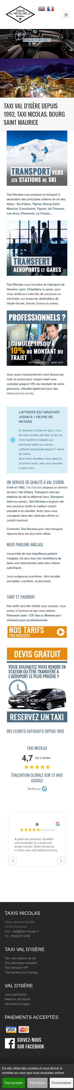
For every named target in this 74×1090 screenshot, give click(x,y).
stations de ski (17, 497)
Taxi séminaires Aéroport (21, 963)
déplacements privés (20, 393)
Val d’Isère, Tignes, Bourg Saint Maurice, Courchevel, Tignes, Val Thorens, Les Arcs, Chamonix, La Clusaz (36, 208)
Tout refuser (37, 1083)
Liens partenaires (16, 994)
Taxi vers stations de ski (20, 958)
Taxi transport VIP (16, 967)
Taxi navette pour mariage (21, 972)
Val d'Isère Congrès (17, 1004)
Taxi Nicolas (15, 194)
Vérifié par (34, 789)
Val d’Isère (25, 492)
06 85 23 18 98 (20, 936)
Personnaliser (61, 1083)
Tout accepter (13, 1083)
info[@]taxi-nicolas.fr (25, 931)
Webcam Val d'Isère (18, 999)
